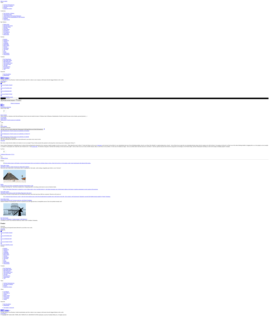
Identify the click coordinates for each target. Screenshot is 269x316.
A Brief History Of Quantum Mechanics (12, 15)
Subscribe (9, 107)
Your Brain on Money (8, 6)
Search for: (3, 98)
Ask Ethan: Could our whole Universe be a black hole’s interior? (15, 166)
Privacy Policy (6, 295)
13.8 (4, 69)
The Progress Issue (7, 14)
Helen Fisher (6, 34)
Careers (5, 299)
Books (2, 184)
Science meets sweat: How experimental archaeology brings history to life (17, 185)
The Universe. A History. (8, 13)
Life (4, 50)
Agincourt (99, 145)
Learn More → (4, 81)
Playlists (5, 7)
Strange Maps (6, 68)
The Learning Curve (7, 63)
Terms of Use (6, 296)
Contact (5, 294)
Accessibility (6, 298)
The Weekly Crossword (8, 307)
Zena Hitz (5, 28)
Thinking (5, 41)
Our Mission (6, 291)
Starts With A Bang (7, 60)
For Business (4, 107)
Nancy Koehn (4, 115)
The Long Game (7, 64)
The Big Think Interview (8, 4)
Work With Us (6, 293)
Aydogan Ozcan (4, 158)
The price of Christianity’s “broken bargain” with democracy (14, 219)
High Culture (6, 45)
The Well (5, 65)
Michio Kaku (6, 24)
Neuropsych (6, 40)
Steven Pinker (6, 29)
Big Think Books (7, 59)
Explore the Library (7, 8)
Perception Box (6, 66)
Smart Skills (6, 44)
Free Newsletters (7, 74)
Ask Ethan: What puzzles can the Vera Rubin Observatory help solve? (16, 193)
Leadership (5, 43)
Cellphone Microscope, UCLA (7, 154)
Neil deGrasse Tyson (8, 25)
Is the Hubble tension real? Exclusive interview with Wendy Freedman (16, 200)
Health (4, 51)
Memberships (6, 75)
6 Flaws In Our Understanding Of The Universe (14, 17)
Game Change (6, 19)
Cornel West (6, 33)
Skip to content (4, 1)
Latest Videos (4, 118)
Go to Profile (3, 117)
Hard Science (6, 53)
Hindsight (5, 18)
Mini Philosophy (7, 61)
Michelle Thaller (7, 27)
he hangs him (34, 146)
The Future (5, 49)
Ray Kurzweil (6, 32)
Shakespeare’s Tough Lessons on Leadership (10, 120)
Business (5, 39)
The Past (5, 46)
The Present (6, 48)
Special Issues (6, 54)
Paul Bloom (6, 30)
